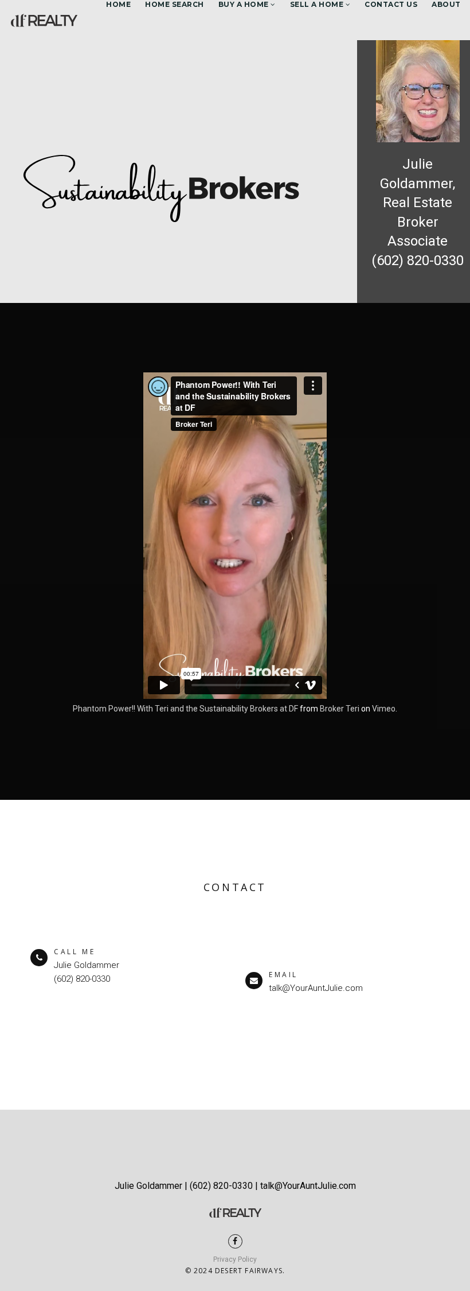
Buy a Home (244, 4)
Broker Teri (339, 708)
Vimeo (383, 708)
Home (118, 4)
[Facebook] (235, 1241)
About (446, 4)
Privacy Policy (235, 1259)
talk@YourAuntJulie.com (316, 988)
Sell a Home (318, 4)
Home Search (174, 4)
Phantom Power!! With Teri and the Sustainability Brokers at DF (185, 708)
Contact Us (391, 4)
